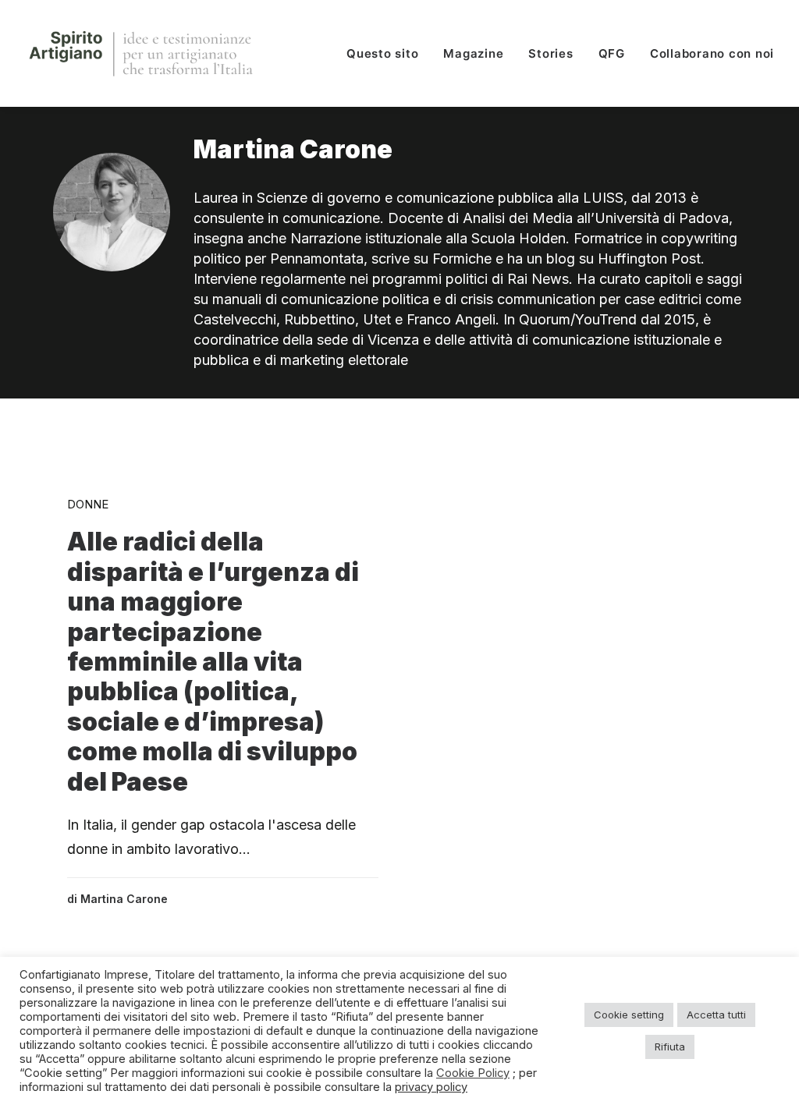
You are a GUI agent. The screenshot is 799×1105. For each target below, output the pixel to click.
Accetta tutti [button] (716, 1014)
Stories (550, 53)
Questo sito (382, 53)
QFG (611, 53)
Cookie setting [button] (629, 1014)
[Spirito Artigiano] (142, 53)
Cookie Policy (473, 1073)
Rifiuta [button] (670, 1046)
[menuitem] (387, 53)
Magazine (473, 53)
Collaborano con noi (712, 53)
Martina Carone (124, 898)
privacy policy (431, 1087)
